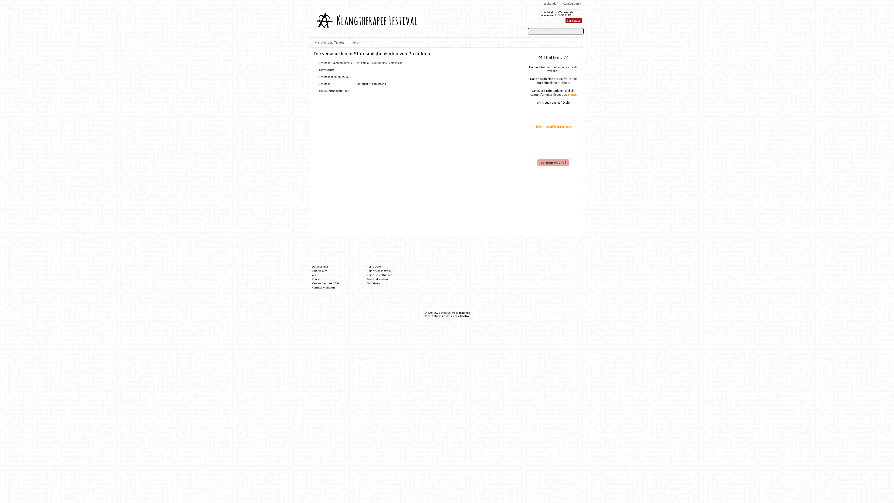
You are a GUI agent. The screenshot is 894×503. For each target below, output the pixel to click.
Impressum (319, 271)
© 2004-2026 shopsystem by (447, 313)
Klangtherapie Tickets (329, 42)
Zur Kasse (574, 20)
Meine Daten (374, 267)
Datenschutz (320, 267)
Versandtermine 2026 (326, 283)
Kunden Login (572, 3)
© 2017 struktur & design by (447, 316)
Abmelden (373, 283)
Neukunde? (550, 3)
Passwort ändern (377, 279)
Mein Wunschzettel (378, 271)
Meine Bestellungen (379, 275)
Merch (356, 42)
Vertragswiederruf (323, 287)
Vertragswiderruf (553, 162)
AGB (315, 275)
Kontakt (317, 279)
